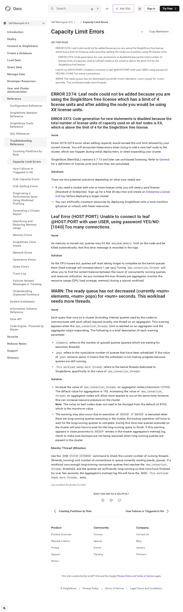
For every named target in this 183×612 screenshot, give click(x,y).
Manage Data (16, 74)
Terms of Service (145, 576)
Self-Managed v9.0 (62, 22)
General (164, 159)
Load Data (14, 60)
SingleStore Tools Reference (21, 125)
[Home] (13, 8)
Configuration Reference (26, 105)
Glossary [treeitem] (13, 357)
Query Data (14, 67)
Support (12, 350)
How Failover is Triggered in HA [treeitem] (23, 170)
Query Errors (21, 266)
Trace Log (19, 273)
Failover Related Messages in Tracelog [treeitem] (27, 282)
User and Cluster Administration (18, 90)
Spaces (98, 541)
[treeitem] (24, 32)
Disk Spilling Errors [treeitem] (25, 186)
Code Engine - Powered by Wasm (27, 327)
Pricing (55, 547)
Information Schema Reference (23, 310)
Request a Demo (60, 541)
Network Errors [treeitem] (22, 252)
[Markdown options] (142, 31)
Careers (140, 547)
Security (12, 336)
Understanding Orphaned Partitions (26, 292)
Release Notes (16, 343)
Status (55, 560)
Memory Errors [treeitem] (22, 235)
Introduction (15, 32)
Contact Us (142, 534)
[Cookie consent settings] (4, 608)
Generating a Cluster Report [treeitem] (26, 212)
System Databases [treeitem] (22, 301)
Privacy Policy (124, 576)
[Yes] (103, 500)
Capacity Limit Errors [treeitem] (27, 161)
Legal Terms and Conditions (146, 588)
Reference (14, 98)
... (78, 22)
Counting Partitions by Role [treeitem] (27, 153)
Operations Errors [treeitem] (24, 259)
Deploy (11, 39)
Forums (98, 534)
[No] (111, 500)
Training (98, 554)
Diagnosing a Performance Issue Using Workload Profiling (25, 198)
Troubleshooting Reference (21, 142)
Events (98, 547)
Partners (141, 554)
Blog (138, 541)
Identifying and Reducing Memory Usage (25, 224)
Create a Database (19, 53)
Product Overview (61, 534)
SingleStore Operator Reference (23, 114)
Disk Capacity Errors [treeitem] (26, 179)
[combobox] (140, 8)
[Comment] (119, 500)
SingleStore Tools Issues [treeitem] (24, 243)
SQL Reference (19, 133)
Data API (16, 319)
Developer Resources (21, 81)
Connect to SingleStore (22, 46)
